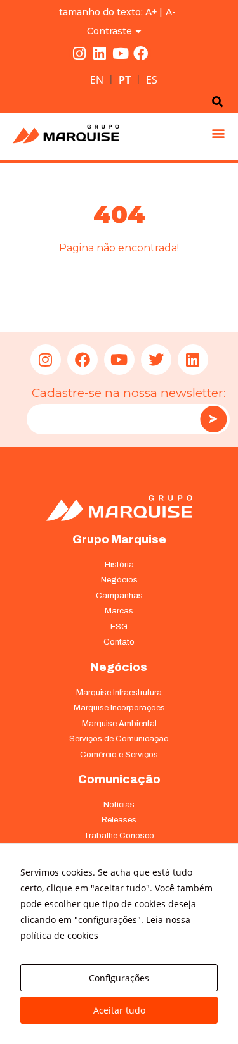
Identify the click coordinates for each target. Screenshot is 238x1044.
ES (151, 80)
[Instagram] (79, 53)
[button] (218, 133)
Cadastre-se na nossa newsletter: (129, 393)
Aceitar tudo (119, 1010)
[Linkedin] (99, 53)
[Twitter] (156, 359)
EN (96, 80)
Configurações (119, 978)
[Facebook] (141, 53)
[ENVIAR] (213, 419)
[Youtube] (120, 53)
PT (125, 80)
